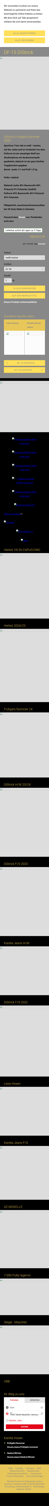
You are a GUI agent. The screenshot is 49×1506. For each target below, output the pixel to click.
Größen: (8, 264)
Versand (41, 244)
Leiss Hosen (12, 323)
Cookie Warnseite (15, 1476)
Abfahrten (35, 1400)
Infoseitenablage (34, 1476)
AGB (39, 1468)
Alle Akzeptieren (24, 33)
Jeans (30, 327)
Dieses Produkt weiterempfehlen (20, 302)
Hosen (22, 217)
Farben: (7, 252)
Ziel (11, 1413)
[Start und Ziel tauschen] (42, 1413)
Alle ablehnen (24, 40)
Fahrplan (14, 1400)
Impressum (36, 1473)
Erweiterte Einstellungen (16, 25)
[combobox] (24, 1407)
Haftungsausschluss (17, 1473)
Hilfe (10, 1468)
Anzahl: (7, 275)
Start (12, 1407)
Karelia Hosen (34, 323)
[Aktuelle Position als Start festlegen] (42, 1407)
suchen (24, 1427)
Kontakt (19, 1468)
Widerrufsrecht (17, 1471)
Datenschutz (33, 1471)
